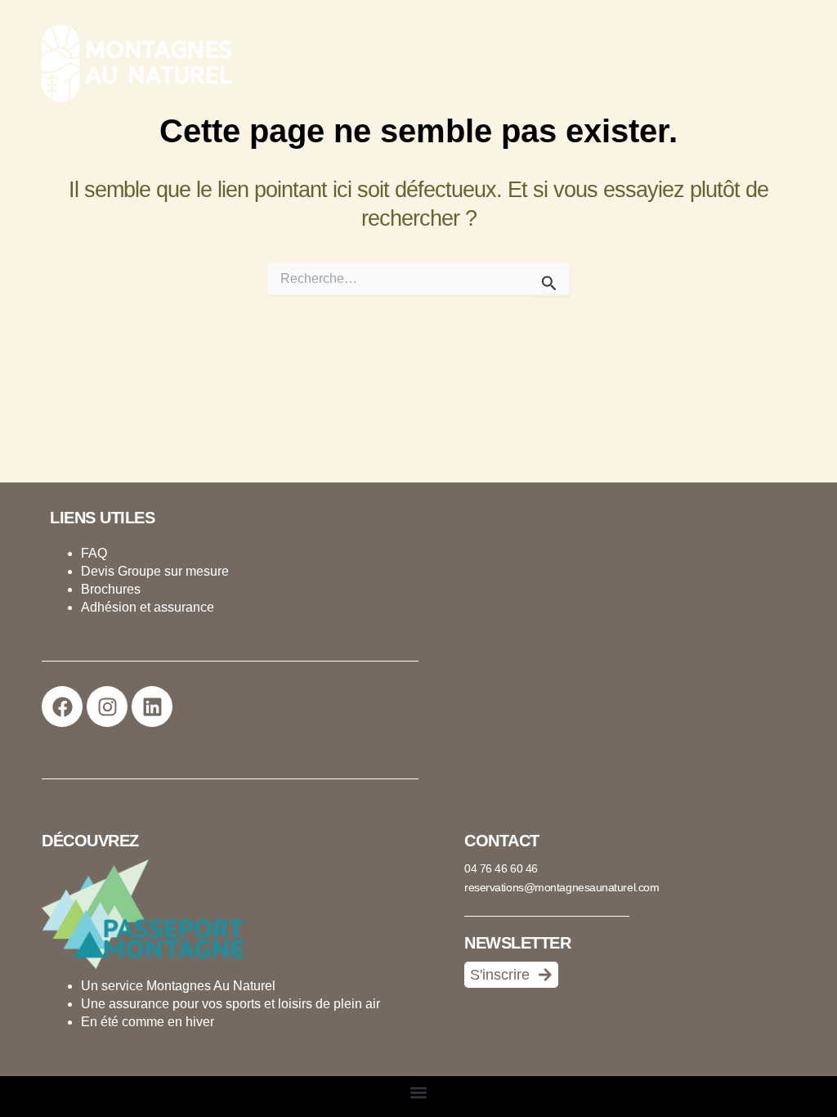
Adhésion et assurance (147, 607)
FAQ (94, 553)
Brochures (111, 589)
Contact (768, 61)
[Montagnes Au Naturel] (131, 61)
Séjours (349, 61)
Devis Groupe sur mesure (155, 571)
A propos (588, 61)
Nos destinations (458, 61)
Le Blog (689, 61)
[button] (521, 61)
